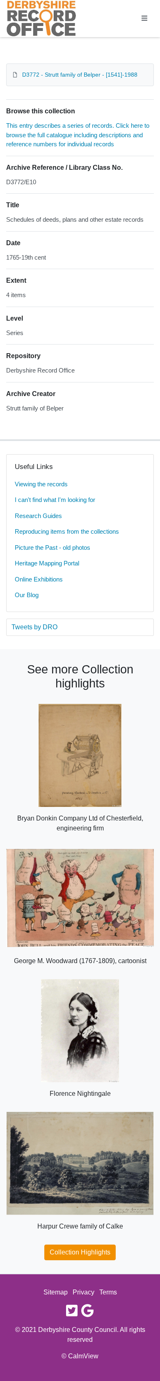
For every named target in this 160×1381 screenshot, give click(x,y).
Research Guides (38, 515)
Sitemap (55, 1292)
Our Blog (27, 594)
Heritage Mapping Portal (47, 563)
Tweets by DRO (34, 627)
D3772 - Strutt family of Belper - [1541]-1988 (79, 74)
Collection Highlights (80, 1252)
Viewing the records (41, 484)
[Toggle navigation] (144, 18)
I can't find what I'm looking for (55, 499)
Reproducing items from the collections (67, 531)
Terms (108, 1292)
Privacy (83, 1292)
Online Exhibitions (39, 579)
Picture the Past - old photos (52, 547)
